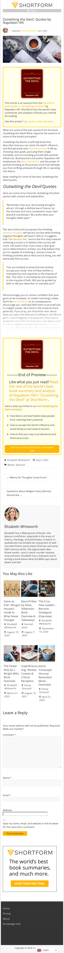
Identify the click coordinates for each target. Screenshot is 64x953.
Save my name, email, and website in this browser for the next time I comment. (30, 825)
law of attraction (30, 161)
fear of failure (20, 301)
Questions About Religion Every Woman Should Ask (29, 493)
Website (7, 810)
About (6, 918)
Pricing (7, 913)
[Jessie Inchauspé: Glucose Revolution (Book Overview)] (47, 646)
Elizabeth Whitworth (28, 31)
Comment (9, 734)
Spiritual (20, 464)
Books (11, 464)
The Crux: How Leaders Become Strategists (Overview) (47, 608)
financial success (37, 148)
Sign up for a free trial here (38, 121)
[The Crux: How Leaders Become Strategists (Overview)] (47, 581)
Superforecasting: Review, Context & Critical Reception (29, 673)
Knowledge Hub (12, 924)
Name (7, 777)
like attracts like (17, 239)
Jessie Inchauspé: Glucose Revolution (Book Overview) (45, 675)
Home (6, 908)
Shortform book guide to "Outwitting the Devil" (30, 104)
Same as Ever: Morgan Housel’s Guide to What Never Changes (12, 610)
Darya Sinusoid (26, 687)
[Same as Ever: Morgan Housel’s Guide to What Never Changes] (12, 581)
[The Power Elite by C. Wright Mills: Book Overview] (12, 646)
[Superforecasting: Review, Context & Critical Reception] (29, 646)
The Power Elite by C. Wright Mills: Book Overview (11, 673)
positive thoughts (12, 232)
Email (7, 795)
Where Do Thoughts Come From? (27, 477)
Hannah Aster (27, 626)
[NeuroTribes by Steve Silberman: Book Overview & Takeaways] (29, 581)
